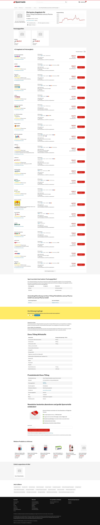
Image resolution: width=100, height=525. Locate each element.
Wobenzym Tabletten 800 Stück (20, 453)
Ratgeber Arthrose (55, 302)
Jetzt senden (37, 315)
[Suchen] (66, 2)
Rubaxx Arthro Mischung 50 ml (33, 453)
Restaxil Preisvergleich (52, 489)
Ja (29, 315)
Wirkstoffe (33, 506)
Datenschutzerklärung (49, 432)
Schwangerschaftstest (41, 492)
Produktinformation (32, 22)
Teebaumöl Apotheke (60, 489)
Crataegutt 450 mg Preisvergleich (41, 489)
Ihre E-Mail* (30, 425)
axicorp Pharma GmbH (30, 20)
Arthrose (29, 302)
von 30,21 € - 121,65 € (32, 18)
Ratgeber (33, 505)
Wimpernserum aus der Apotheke (19, 492)
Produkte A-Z (34, 504)
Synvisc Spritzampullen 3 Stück (84, 453)
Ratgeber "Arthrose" (32, 24)
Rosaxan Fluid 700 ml (70, 453)
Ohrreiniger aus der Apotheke (31, 492)
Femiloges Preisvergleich (30, 489)
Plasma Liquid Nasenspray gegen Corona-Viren (66, 492)
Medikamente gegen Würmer (70, 489)
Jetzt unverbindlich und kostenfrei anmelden (38, 430)
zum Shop (80, 57)
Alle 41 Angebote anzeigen (49, 271)
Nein (33, 315)
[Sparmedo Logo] (20, 2)
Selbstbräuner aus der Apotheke (52, 492)
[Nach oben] (97, 522)
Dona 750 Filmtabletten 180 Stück (58, 453)
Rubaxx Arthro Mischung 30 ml (45, 453)
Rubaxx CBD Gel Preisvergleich (19, 489)
